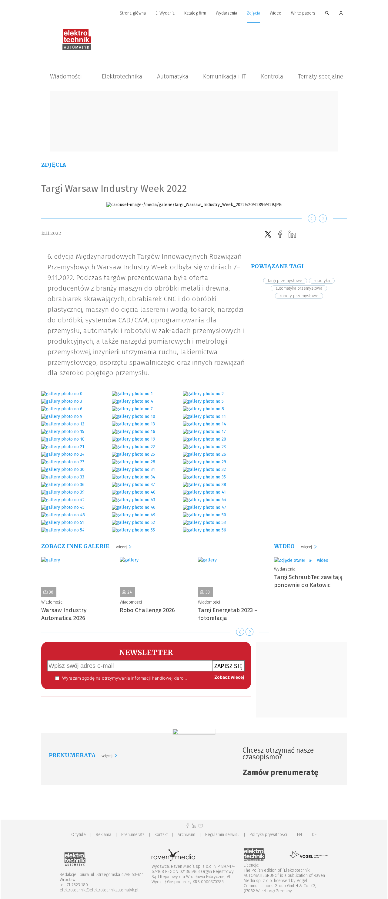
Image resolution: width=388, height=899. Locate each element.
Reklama (103, 834)
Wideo (275, 13)
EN (299, 834)
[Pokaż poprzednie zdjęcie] (311, 218)
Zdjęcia (253, 13)
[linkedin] (292, 234)
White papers (303, 13)
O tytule (78, 834)
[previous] (240, 632)
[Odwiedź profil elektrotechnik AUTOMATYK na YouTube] (201, 825)
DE (314, 834)
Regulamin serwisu (222, 834)
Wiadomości (66, 76)
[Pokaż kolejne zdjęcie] (322, 218)
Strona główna (133, 13)
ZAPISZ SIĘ (228, 666)
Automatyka (172, 76)
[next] (249, 632)
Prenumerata (133, 834)
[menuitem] (133, 13)
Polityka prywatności (268, 834)
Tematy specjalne (320, 76)
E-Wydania (165, 13)
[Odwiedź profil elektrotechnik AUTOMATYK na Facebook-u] (187, 825)
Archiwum (186, 834)
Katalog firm (195, 13)
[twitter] (268, 234)
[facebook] (280, 234)
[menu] (194, 13)
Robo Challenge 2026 (147, 610)
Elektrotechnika (122, 76)
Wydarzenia (226, 13)
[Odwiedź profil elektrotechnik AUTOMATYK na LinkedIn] (194, 825)
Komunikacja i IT (224, 76)
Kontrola (272, 76)
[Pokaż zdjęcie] (61, 393)
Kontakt (161, 834)
